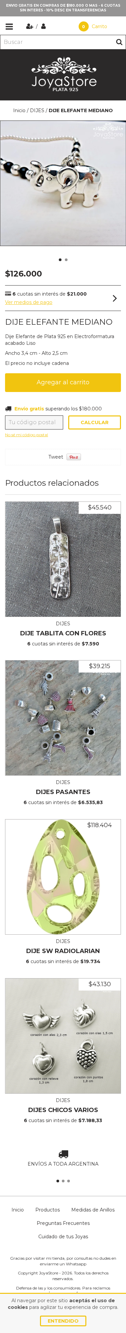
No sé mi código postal (26, 434)
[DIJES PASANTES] (63, 717)
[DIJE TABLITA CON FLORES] (63, 559)
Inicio (19, 110)
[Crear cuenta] (30, 26)
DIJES (37, 110)
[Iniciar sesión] (43, 26)
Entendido (63, 1321)
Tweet (55, 457)
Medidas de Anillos (93, 1210)
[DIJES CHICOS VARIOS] (63, 1035)
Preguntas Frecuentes (63, 1223)
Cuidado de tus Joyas (63, 1237)
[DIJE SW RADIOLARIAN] (63, 876)
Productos (47, 1210)
